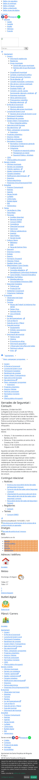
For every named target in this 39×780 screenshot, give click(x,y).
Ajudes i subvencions (11, 676)
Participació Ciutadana (12, 371)
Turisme (7, 697)
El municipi (5, 690)
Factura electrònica (11, 685)
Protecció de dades (11, 745)
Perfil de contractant (11, 391)
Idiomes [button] (7, 19)
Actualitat (4, 713)
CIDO (6, 396)
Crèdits (6, 740)
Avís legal (7, 747)
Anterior (4, 593)
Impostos (7, 683)
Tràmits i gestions (10, 674)
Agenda (7, 541)
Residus (7, 699)
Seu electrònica (10, 380)
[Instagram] (12, 17)
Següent (10, 593)
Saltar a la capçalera (10, 1)
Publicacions (8, 550)
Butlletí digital (9, 729)
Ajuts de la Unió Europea (13, 378)
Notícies (7, 548)
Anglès (9, 26)
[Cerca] (26, 48)
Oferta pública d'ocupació (13, 398)
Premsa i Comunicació (12, 715)
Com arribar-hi (9, 704)
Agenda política (9, 543)
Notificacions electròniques (14, 681)
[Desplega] (15, 356)
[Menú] (2, 52)
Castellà (10, 24)
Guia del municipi (10, 708)
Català (9, 22)
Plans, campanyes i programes (14, 359)
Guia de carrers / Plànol (12, 706)
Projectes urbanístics (11, 387)
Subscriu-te (5, 609)
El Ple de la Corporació (12, 366)
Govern (6, 364)
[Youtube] (6, 17)
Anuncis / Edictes (10, 389)
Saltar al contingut (9, 3)
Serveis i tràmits (7, 667)
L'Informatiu (8, 727)
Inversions (11, 385)
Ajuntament (9, 356)
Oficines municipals (11, 669)
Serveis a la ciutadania (12, 671)
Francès (10, 31)
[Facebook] (3, 17)
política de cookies (19, 773)
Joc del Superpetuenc (11, 701)
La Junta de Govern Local (13, 368)
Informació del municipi (12, 710)
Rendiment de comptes (12, 373)
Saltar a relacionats (10, 8)
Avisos (6, 546)
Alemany (10, 29)
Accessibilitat (8, 749)
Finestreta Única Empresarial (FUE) (16, 687)
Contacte (4, 14)
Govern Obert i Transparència (14, 375)
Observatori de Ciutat (12, 692)
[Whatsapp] (18, 17)
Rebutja (26, 777)
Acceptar (33, 777)
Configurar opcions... (8, 777)
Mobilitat (7, 694)
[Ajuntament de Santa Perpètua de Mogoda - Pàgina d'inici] (10, 42)
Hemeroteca (8, 733)
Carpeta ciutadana (10, 678)
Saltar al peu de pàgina (11, 10)
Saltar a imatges (9, 6)
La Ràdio (7, 724)
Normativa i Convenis (11, 394)
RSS (5, 731)
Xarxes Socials (9, 722)
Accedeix (4, 567)
